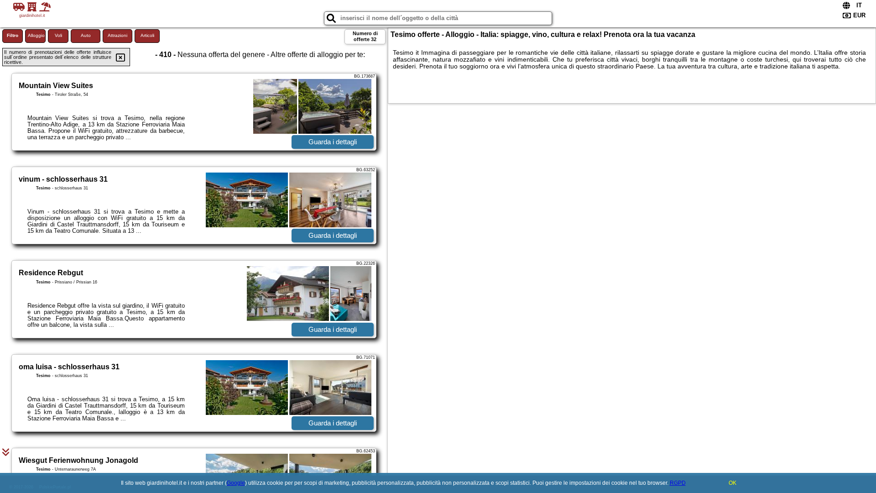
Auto (86, 35)
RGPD (678, 483)
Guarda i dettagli (332, 142)
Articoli (147, 35)
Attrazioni (117, 35)
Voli (58, 35)
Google (236, 483)
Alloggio (36, 35)
